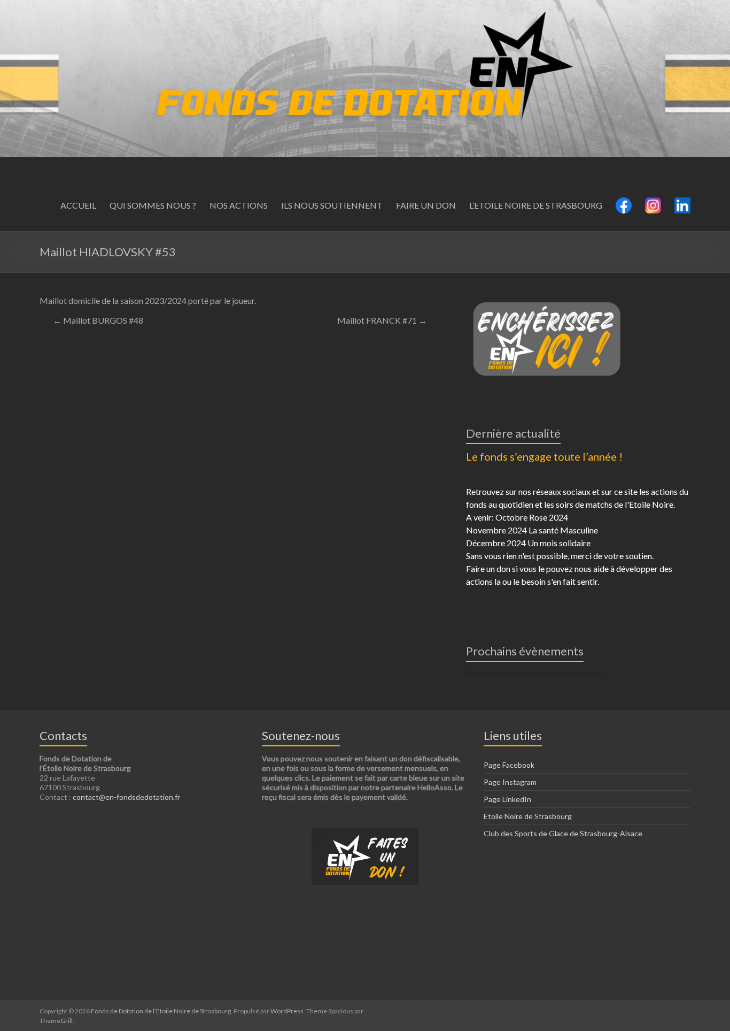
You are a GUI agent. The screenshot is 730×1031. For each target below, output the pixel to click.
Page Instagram (510, 781)
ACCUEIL (78, 205)
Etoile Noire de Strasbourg (528, 816)
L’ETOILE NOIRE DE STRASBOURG (535, 205)
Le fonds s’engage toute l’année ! (544, 456)
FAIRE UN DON (426, 205)
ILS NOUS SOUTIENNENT (332, 205)
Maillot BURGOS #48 (98, 320)
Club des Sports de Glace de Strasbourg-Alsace (563, 833)
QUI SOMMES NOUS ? (153, 205)
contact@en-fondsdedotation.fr (126, 796)
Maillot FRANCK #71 (382, 320)
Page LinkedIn (507, 799)
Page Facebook (509, 764)
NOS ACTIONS (238, 205)
